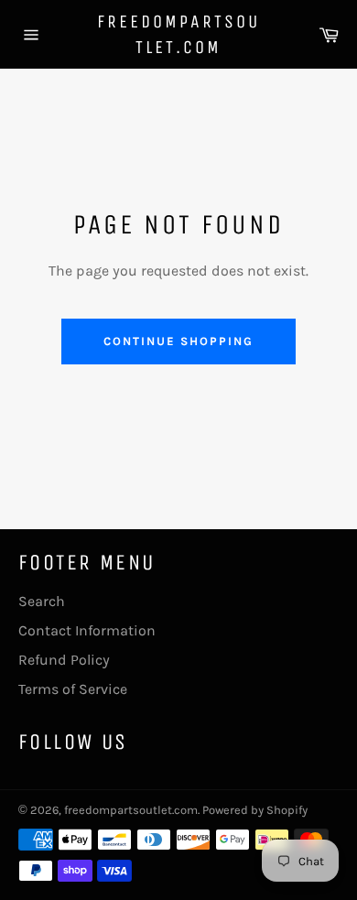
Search (41, 601)
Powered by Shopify (255, 810)
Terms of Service (72, 689)
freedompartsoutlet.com (178, 34)
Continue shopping (178, 341)
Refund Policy (64, 659)
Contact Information (87, 630)
